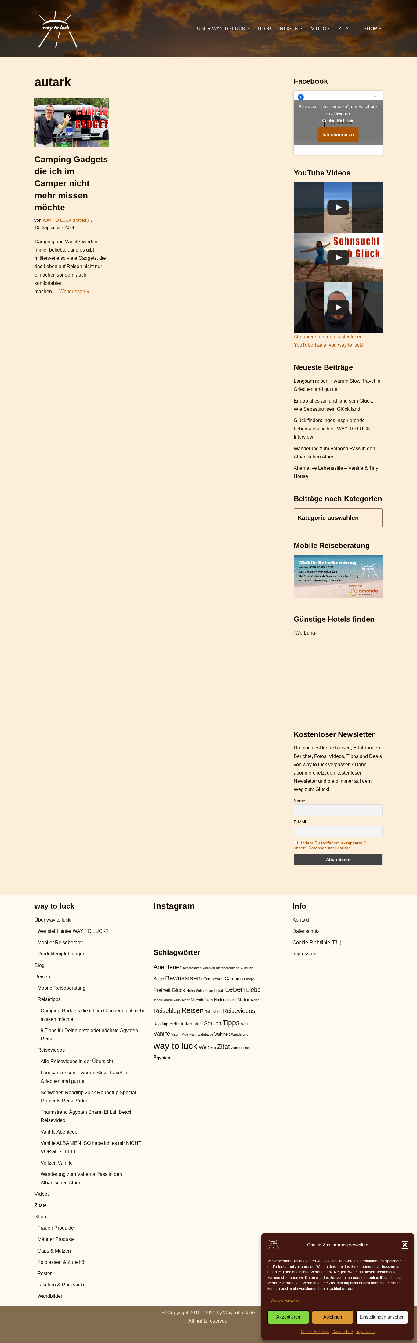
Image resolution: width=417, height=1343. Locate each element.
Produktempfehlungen (61, 953)
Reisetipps (49, 999)
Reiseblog (167, 1010)
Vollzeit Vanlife (57, 1162)
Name (299, 800)
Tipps (231, 1023)
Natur (243, 1000)
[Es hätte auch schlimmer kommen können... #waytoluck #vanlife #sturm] (338, 307)
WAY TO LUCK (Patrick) (66, 220)
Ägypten (162, 1057)
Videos (320, 28)
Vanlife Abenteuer (60, 1132)
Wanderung (239, 1034)
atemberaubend (227, 968)
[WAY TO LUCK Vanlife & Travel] (57, 28)
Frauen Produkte (56, 1228)
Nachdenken (202, 1000)
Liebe (253, 989)
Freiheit (162, 990)
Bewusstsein (183, 978)
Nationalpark (225, 1000)
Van (244, 1023)
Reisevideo (213, 1012)
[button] (405, 1245)
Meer (186, 1000)
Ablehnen (332, 1316)
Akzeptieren (288, 1316)
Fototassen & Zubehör (62, 1262)
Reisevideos (51, 1050)
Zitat (223, 1046)
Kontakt (300, 919)
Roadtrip (161, 1023)
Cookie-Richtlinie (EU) (316, 942)
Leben (235, 989)
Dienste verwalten (285, 1300)
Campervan (213, 979)
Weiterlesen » (74, 291)
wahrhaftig (205, 1034)
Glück (178, 990)
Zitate (346, 28)
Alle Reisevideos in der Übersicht (77, 1061)
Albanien (208, 968)
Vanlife (162, 1033)
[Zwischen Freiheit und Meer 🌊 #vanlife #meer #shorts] (338, 207)
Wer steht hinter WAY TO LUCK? (73, 931)
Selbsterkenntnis (186, 1023)
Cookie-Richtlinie (315, 1332)
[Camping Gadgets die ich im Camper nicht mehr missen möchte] (71, 122)
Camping (234, 978)
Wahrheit (222, 1034)
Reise (255, 1000)
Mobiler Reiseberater (60, 942)
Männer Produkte (56, 1239)
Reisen (42, 976)
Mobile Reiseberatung (61, 988)
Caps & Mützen (54, 1250)
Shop (40, 1216)
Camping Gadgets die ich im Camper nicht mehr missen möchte (71, 183)
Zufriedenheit (240, 1048)
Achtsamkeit (192, 968)
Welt (204, 1047)
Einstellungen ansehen (382, 1316)
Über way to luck (52, 919)
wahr (193, 1034)
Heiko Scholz (196, 990)
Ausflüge (247, 968)
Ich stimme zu (338, 134)
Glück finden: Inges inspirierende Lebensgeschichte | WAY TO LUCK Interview (332, 429)
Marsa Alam (172, 1000)
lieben (158, 1000)
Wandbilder (50, 1296)
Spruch (212, 1023)
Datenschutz (342, 1332)
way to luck (176, 1046)
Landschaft (215, 990)
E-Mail (300, 821)
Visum (175, 1034)
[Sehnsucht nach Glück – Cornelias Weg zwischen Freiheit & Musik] (338, 258)
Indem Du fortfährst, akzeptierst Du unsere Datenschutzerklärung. (331, 845)
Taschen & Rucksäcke (62, 1284)
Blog (264, 28)
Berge (159, 979)
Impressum (365, 1332)
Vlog (185, 1034)
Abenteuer (168, 967)
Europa (249, 979)
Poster (45, 1273)
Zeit (213, 1048)
